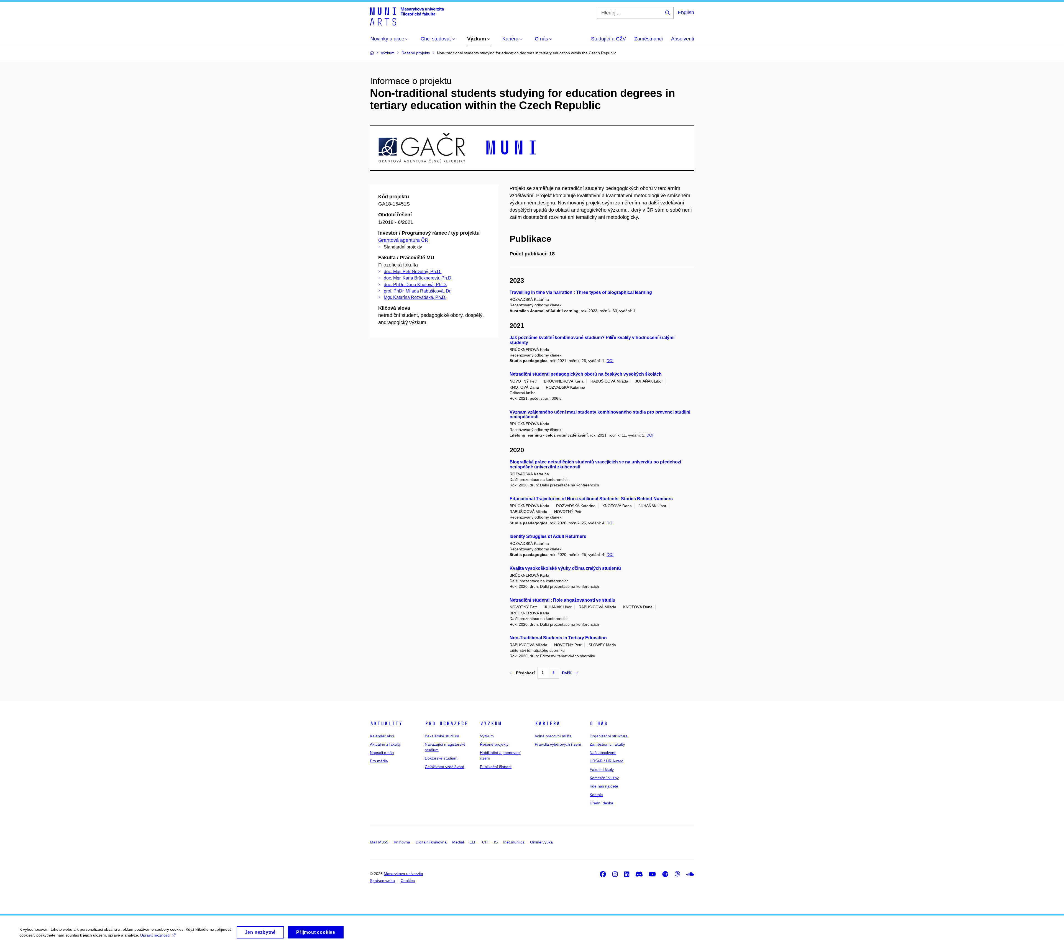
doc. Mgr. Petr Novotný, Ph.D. (412, 271)
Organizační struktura (609, 736)
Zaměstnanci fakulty (607, 744)
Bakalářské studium (442, 736)
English (686, 12)
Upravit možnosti (155, 935)
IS (496, 842)
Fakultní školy (602, 769)
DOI (610, 360)
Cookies (408, 880)
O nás (599, 723)
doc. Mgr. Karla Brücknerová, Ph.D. (418, 278)
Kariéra (547, 723)
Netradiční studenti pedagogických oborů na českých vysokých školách (586, 374)
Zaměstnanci (648, 39)
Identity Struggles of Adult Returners (548, 536)
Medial (458, 842)
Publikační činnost (495, 767)
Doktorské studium (441, 758)
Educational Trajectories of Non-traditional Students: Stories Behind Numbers (591, 498)
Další (566, 673)
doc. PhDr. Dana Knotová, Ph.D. (415, 284)
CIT (485, 842)
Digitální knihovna (431, 842)
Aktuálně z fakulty (385, 744)
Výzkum (491, 723)
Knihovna (402, 842)
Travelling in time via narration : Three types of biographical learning (581, 292)
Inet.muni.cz (514, 842)
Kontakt (596, 794)
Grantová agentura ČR (403, 240)
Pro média (379, 761)
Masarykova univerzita (403, 873)
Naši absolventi (603, 752)
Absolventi (682, 39)
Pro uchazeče (446, 723)
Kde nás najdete (604, 786)
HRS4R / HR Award (606, 761)
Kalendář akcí (382, 736)
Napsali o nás (382, 752)
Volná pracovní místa (553, 736)
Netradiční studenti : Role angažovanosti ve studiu (562, 600)
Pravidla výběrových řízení (558, 744)
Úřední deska (601, 803)
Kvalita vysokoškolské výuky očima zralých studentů (565, 568)
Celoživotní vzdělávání (444, 767)
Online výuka (541, 842)
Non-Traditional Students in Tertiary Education (558, 637)
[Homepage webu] (407, 16)
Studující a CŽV (608, 39)
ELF (473, 842)
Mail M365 (379, 842)
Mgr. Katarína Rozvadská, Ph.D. (415, 297)
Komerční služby (604, 778)
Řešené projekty (494, 744)
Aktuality (386, 723)
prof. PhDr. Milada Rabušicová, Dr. (417, 291)
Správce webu (382, 880)
